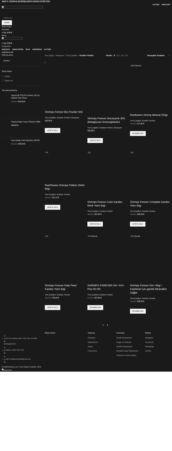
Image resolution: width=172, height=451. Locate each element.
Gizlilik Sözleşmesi (124, 347)
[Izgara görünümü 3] (137, 55)
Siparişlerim (93, 342)
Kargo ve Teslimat (123, 342)
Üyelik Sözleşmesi (124, 338)
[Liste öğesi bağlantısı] (21, 349)
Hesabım (91, 338)
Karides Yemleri (63, 118)
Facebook (149, 342)
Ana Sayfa (49, 55)
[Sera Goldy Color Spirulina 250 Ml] (5, 145)
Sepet (90, 347)
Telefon (148, 351)
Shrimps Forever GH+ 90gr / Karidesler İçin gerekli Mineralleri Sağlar (148, 289)
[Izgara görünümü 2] (133, 55)
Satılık (7, 76)
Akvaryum (60, 55)
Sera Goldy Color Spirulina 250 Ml (25, 140)
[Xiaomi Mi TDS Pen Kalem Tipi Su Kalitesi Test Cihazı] (5, 105)
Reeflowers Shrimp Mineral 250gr (149, 115)
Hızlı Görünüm (48, 136)
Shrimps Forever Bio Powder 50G (64, 111)
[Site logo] (22, 10)
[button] (52, 130)
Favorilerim (92, 351)
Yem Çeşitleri (72, 55)
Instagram (149, 338)
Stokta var (9, 81)
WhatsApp (149, 347)
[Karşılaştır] (48, 107)
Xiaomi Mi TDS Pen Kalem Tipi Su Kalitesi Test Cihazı (25, 96)
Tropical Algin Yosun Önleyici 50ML (26, 122)
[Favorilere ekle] (48, 125)
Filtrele (6, 61)
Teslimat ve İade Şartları (126, 355)
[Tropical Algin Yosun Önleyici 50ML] (5, 128)
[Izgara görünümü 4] (142, 55)
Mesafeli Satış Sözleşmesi (127, 351)
